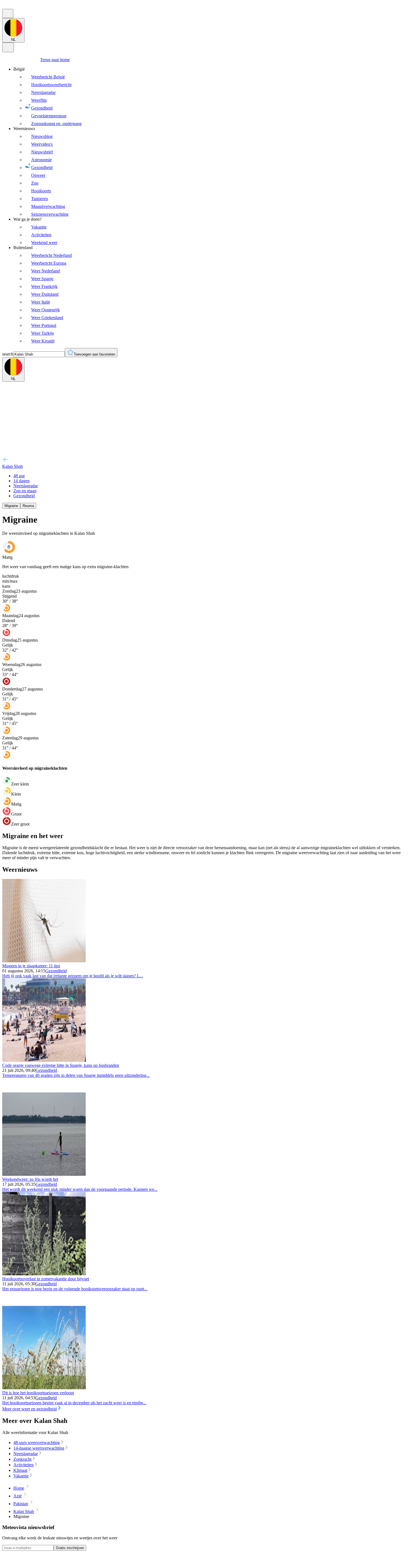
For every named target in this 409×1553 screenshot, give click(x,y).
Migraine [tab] (11, 506)
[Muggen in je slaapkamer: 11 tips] (44, 960)
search (7, 354)
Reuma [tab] (28, 506)
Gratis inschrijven (70, 1548)
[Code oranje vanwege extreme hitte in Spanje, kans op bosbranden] (44, 1060)
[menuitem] (210, 96)
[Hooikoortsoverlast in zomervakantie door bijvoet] (44, 1273)
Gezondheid (56, 970)
